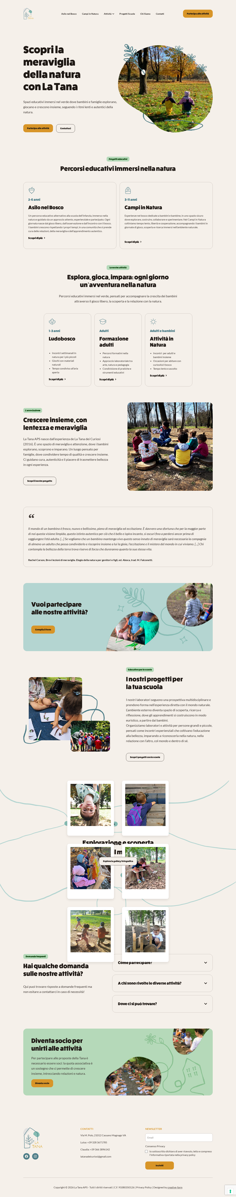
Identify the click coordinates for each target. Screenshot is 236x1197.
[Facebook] (26, 1156)
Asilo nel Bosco (69, 13)
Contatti (160, 13)
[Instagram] (35, 1156)
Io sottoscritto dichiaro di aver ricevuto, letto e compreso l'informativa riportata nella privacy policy (180, 1153)
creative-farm (174, 1187)
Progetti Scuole (127, 13)
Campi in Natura (90, 13)
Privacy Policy (144, 1187)
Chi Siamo (145, 13)
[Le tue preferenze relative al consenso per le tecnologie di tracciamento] (230, 1191)
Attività (107, 13)
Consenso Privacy (155, 1146)
